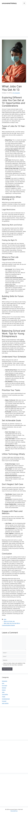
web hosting (5, 703)
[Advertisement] (14, 21)
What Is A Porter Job (9, 621)
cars (3, 683)
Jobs (5, 619)
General (4, 687)
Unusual (4, 701)
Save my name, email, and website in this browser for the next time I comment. (14, 664)
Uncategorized (6, 699)
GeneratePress (14, 810)
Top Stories (5, 694)
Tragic (3, 696)
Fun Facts (4, 685)
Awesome (4, 681)
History (4, 690)
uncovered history (9, 3)
